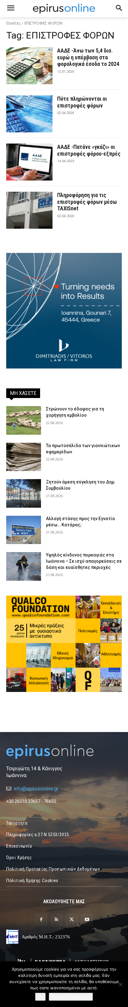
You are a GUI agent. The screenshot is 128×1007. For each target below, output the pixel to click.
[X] (72, 920)
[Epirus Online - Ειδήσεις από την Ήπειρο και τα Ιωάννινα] (64, 751)
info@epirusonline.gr (36, 789)
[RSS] (56, 920)
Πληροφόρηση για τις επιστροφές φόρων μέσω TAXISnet (87, 202)
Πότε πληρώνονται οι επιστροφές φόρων (82, 102)
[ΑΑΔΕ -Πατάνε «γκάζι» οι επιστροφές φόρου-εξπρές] (29, 162)
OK (40, 996)
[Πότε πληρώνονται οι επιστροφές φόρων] (29, 113)
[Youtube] (87, 920)
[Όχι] (120, 984)
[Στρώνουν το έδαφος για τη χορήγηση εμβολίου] (23, 420)
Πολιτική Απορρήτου (70, 996)
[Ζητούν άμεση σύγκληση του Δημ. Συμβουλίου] (23, 493)
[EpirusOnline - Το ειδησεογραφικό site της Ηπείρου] (63, 9)
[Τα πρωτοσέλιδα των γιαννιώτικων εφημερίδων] (23, 457)
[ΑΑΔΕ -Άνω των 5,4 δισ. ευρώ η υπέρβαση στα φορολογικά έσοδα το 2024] (29, 65)
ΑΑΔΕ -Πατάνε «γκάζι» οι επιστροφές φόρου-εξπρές (89, 150)
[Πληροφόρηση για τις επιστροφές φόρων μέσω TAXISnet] (29, 210)
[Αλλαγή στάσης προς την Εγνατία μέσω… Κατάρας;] (23, 530)
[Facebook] (41, 920)
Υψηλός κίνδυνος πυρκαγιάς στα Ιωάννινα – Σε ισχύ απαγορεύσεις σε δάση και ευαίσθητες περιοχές (84, 561)
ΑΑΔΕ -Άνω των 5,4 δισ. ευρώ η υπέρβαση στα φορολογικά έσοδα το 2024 (88, 57)
